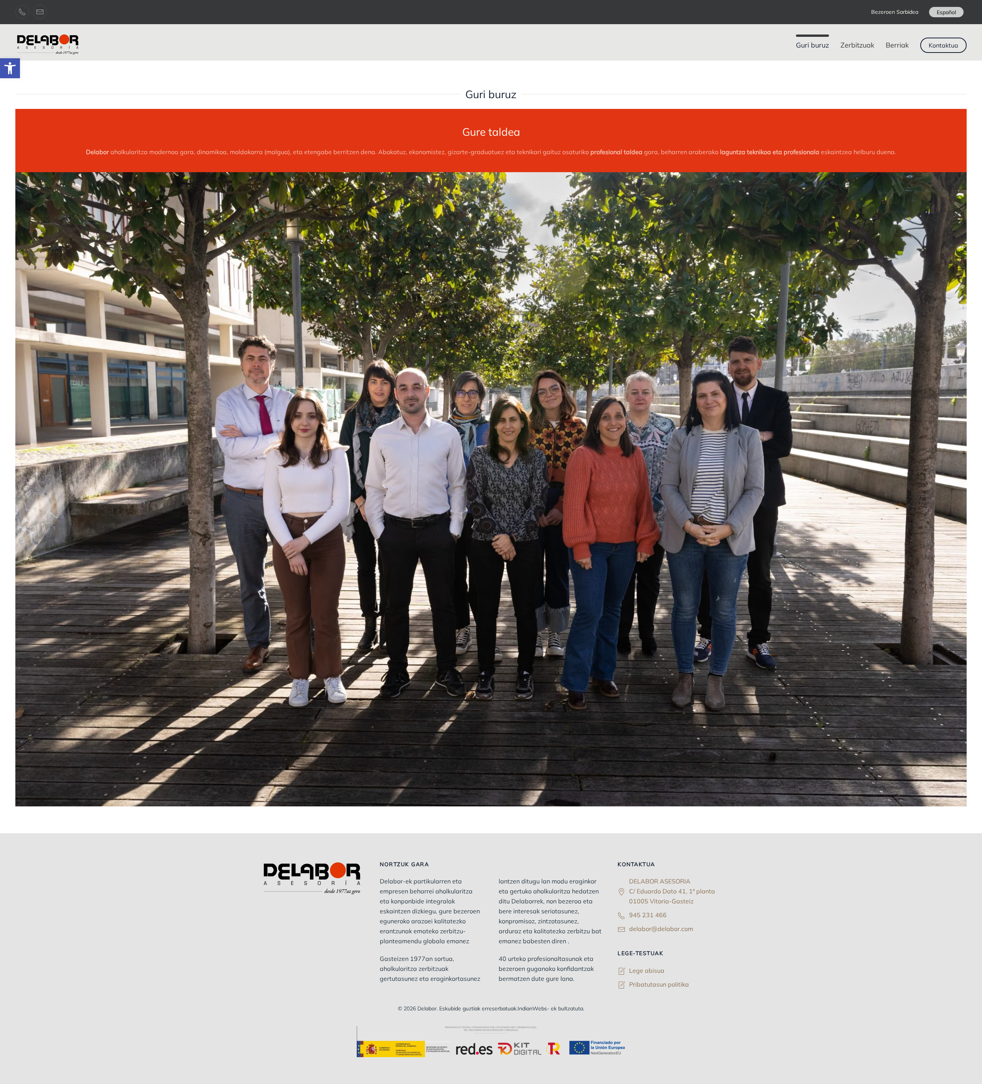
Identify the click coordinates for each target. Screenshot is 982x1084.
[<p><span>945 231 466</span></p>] (621, 915)
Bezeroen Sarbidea (894, 11)
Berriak (897, 45)
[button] (10, 68)
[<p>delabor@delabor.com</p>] (621, 929)
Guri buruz (812, 45)
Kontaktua (943, 45)
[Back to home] (49, 45)
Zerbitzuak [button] (857, 45)
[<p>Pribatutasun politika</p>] (621, 984)
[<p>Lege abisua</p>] (621, 970)
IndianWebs (532, 1008)
